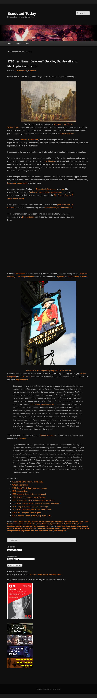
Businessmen (44, 521)
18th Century (18, 521)
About (18, 43)
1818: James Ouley (20, 491)
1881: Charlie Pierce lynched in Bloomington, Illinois (33, 500)
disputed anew (22, 379)
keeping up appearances (17, 182)
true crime (39, 530)
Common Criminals (71, 521)
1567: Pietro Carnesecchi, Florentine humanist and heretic (36, 503)
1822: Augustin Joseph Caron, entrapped (29, 494)
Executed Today (21, 13)
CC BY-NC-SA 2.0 (63, 370)
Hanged (40, 524)
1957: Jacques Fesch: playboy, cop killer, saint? (31, 515)
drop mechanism (67, 133)
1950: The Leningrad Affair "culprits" (26, 512)
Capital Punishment (56, 521)
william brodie (48, 530)
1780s (58, 526)
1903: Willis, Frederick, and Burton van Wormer (31, 509)
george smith (41, 528)
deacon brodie (71, 526)
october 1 (58, 528)
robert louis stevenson (70, 528)
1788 (63, 526)
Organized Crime (56, 524)
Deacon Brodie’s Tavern (77, 276)
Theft (48, 526)
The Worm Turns (39, 526)
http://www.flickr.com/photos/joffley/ (40, 370)
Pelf (63, 524)
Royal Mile (60, 276)
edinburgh (32, 528)
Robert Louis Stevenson (46, 189)
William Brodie (13, 127)
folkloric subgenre (47, 435)
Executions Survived (28, 524)
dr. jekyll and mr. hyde (20, 528)
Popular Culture (71, 524)
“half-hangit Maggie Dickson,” (42, 404)
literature (50, 528)
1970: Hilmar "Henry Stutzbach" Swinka (28, 497)
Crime (81, 521)
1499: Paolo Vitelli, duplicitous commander (29, 488)
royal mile (82, 528)
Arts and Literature (31, 521)
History (46, 524)
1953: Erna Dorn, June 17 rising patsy (27, 481)
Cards (27, 43)
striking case (20, 273)
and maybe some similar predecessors (46, 192)
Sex (31, 526)
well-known (50, 161)
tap (63, 189)
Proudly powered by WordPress (48, 689)
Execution (17, 524)
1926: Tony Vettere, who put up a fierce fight (30, 506)
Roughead (22, 438)
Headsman (32, 71)
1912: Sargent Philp (20, 484)
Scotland (26, 526)
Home (10, 43)
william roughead (60, 530)
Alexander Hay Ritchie (63, 124)
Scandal (19, 526)
